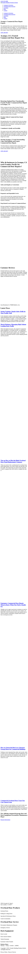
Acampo (13, 27)
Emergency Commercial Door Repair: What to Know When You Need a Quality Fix (13, 604)
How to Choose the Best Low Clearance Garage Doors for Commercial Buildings (13, 748)
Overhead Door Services (9, 6)
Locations (6, 7)
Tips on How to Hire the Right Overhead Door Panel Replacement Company (13, 461)
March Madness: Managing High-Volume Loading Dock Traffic (13, 325)
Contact (5, 10)
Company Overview (8, 5)
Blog (5, 9)
